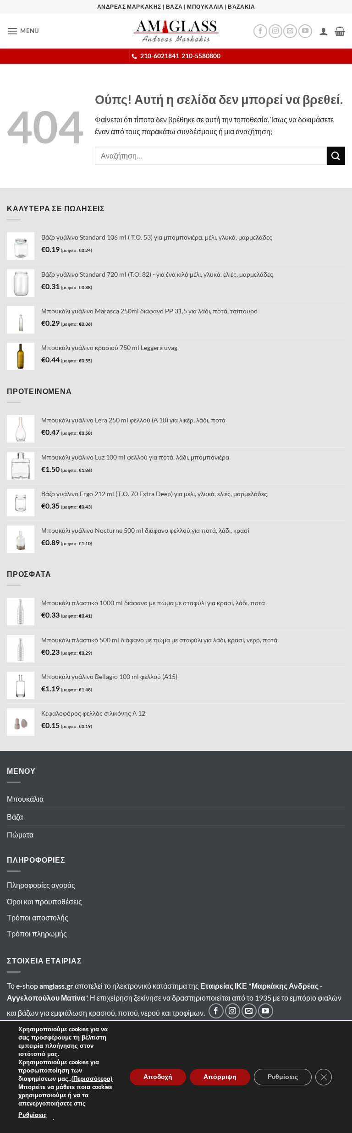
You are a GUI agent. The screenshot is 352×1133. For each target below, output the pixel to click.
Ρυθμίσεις (32, 1115)
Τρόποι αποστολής (37, 917)
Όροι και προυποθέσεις (44, 901)
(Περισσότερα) (92, 1079)
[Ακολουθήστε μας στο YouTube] (305, 31)
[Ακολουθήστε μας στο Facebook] (260, 31)
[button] (23, 31)
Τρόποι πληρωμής (37, 933)
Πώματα (20, 834)
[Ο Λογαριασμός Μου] (323, 31)
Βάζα (15, 816)
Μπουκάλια (25, 798)
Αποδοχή (157, 1076)
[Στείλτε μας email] (290, 31)
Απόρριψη (220, 1076)
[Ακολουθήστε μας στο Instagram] (275, 31)
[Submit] (336, 155)
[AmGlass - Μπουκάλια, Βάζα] (176, 31)
